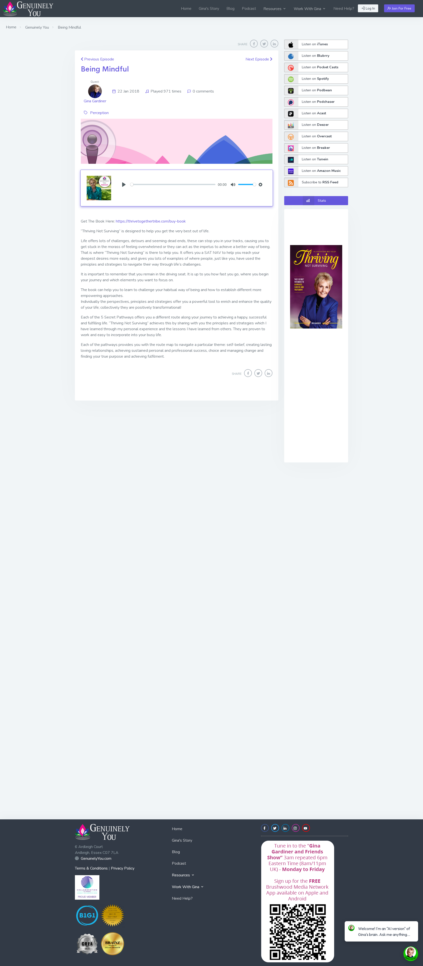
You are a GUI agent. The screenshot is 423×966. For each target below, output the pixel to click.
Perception (99, 113)
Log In (370, 8)
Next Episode (258, 59)
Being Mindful (105, 69)
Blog (230, 8)
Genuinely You (36, 27)
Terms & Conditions (91, 868)
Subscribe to (320, 182)
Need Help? (343, 8)
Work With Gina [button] (308, 9)
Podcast (249, 8)
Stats (322, 200)
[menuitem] (186, 8)
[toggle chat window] (410, 953)
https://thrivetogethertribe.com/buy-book (151, 221)
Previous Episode (98, 59)
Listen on (315, 44)
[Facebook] (254, 43)
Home (186, 8)
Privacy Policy (122, 868)
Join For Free (401, 8)
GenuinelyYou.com (96, 858)
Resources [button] (272, 9)
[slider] (172, 184)
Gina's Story (209, 8)
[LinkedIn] (274, 43)
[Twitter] (264, 43)
